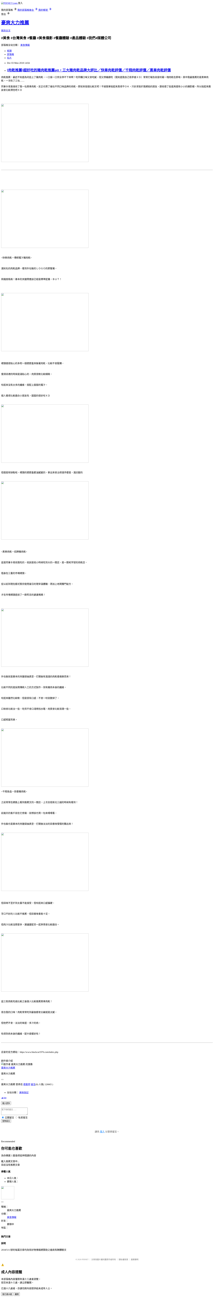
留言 (33, 1084)
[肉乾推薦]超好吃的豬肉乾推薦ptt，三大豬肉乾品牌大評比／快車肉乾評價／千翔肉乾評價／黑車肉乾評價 (89, 70)
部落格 (10, 54)
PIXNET (85, 1259)
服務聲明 (134, 1259)
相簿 (9, 51)
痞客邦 (26, 1084)
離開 (17, 1294)
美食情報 (25, 45)
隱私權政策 (123, 1259)
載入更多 (6, 1103)
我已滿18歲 (7, 1294)
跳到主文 (5, 30)
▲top (3, 1097)
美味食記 (24, 1092)
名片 (9, 58)
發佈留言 (6, 1121)
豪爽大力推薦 (15, 22)
